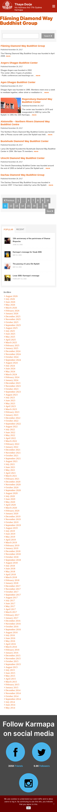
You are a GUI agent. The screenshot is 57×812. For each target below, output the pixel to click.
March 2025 (11, 342)
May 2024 (10, 371)
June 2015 (10, 673)
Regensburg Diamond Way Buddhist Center (37, 100)
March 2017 (11, 612)
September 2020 (13, 490)
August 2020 (12, 493)
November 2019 (13, 519)
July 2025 (10, 331)
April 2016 (11, 644)
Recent (20, 229)
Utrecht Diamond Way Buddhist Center (23, 158)
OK (28, 808)
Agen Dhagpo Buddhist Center (18, 82)
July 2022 (10, 429)
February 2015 (12, 684)
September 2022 (13, 423)
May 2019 (10, 536)
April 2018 (11, 574)
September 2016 (13, 629)
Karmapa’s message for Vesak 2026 (27, 252)
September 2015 (13, 664)
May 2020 (10, 502)
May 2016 (10, 641)
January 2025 (12, 348)
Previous (9, 200)
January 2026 (12, 313)
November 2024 (13, 354)
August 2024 (12, 363)
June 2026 (10, 302)
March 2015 (11, 681)
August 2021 (12, 461)
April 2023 (11, 406)
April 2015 (11, 678)
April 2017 (11, 609)
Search (47, 36)
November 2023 (13, 386)
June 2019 (10, 534)
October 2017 (12, 592)
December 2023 (13, 383)
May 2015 (10, 676)
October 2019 (12, 522)
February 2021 (12, 478)
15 (28, 206)
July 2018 (10, 565)
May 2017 (10, 606)
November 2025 (13, 319)
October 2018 (12, 557)
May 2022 (10, 435)
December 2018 (13, 551)
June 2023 (10, 400)
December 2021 (13, 449)
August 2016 (12, 632)
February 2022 (12, 444)
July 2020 (10, 496)
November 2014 (13, 693)
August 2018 (12, 563)
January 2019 (12, 548)
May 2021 (10, 470)
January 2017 (12, 618)
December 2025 (13, 316)
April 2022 (11, 438)
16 (34, 206)
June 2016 (10, 638)
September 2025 (13, 325)
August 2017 (12, 597)
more (8, 56)
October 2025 (12, 322)
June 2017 (10, 603)
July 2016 (10, 635)
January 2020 (12, 513)
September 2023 (13, 391)
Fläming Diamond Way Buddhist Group (23, 46)
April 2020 (11, 505)
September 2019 (13, 525)
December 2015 (13, 655)
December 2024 (13, 351)
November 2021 (13, 452)
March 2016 (11, 647)
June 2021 (10, 467)
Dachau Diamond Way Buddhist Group (22, 175)
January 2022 (12, 447)
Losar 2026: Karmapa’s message (26, 276)
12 (11, 206)
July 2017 (10, 600)
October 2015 (12, 661)
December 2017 (13, 586)
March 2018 (11, 577)
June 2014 (10, 705)
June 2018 (10, 568)
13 (17, 206)
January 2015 (12, 687)
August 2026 (12, 296)
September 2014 (13, 699)
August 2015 (12, 667)
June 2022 (10, 432)
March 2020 (11, 507)
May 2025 (10, 336)
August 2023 (12, 394)
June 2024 (10, 368)
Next (49, 211)
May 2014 (10, 707)
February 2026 (12, 310)
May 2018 (10, 571)
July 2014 (10, 702)
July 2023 (10, 397)
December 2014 (13, 690)
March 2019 (11, 542)
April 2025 (11, 339)
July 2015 (10, 670)
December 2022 (13, 418)
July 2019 (10, 531)
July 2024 (10, 365)
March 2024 (11, 374)
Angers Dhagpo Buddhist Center (19, 62)
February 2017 (12, 615)
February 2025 (12, 345)
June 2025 (10, 334)
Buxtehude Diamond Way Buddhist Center (25, 141)
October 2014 (12, 696)
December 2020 (13, 481)
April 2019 (11, 539)
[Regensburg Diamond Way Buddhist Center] (11, 105)
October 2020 (12, 487)
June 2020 (10, 499)
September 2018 (13, 560)
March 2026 (11, 307)
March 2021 (11, 476)
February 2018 (12, 580)
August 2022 (12, 426)
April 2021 (11, 473)
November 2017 (13, 589)
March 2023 (11, 409)
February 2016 (12, 649)
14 (22, 206)
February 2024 (12, 377)
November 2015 (13, 658)
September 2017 (13, 594)
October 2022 (12, 420)
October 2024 (12, 357)
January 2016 (12, 652)
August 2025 (12, 328)
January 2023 (12, 415)
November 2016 (13, 623)
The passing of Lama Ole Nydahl (26, 264)
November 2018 (13, 554)
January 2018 (12, 583)
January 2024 (12, 380)
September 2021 (13, 458)
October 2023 (12, 389)
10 (48, 200)
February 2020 (12, 510)
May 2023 (10, 403)
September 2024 (13, 360)
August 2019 (12, 528)
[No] (53, 803)
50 (46, 206)
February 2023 (12, 412)
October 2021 (12, 455)
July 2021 (10, 464)
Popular (8, 229)
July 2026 (10, 299)
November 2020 (13, 484)
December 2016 (13, 621)
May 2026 (10, 305)
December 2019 (13, 516)
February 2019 (12, 545)
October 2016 (12, 626)
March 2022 (11, 441)
